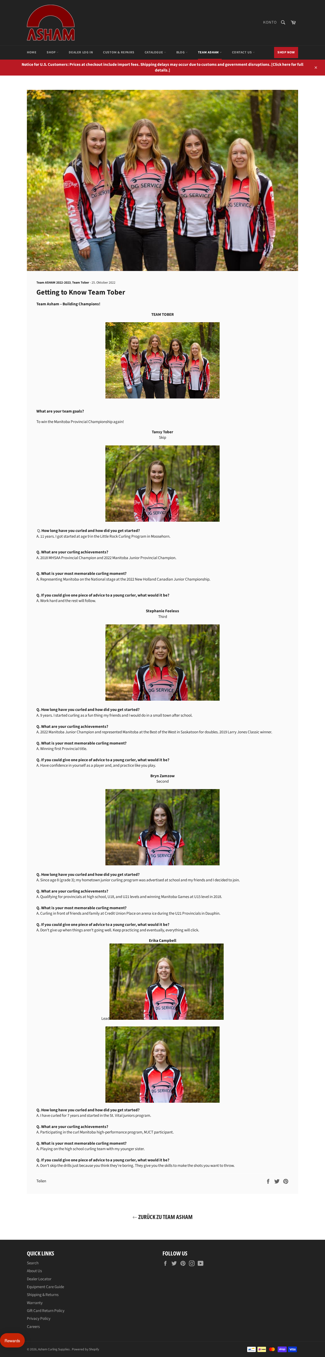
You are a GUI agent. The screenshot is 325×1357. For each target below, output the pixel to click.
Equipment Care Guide (45, 1287)
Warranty (35, 1303)
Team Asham (209, 52)
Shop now (286, 52)
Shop (51, 52)
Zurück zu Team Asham (165, 1217)
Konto (270, 22)
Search (33, 1263)
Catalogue (154, 52)
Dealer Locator (39, 1279)
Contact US (242, 52)
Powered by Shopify (85, 1349)
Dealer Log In (81, 52)
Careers (33, 1327)
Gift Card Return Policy (45, 1311)
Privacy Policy (38, 1318)
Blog (181, 52)
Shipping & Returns (43, 1295)
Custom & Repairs (118, 52)
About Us (34, 1271)
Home (31, 52)
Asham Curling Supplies (54, 1349)
